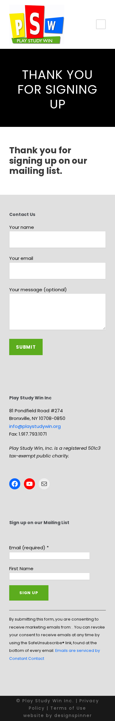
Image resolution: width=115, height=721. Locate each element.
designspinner (73, 715)
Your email (21, 258)
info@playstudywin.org (35, 426)
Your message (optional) (38, 289)
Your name (21, 227)
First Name (21, 568)
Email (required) (29, 547)
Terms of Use (68, 708)
